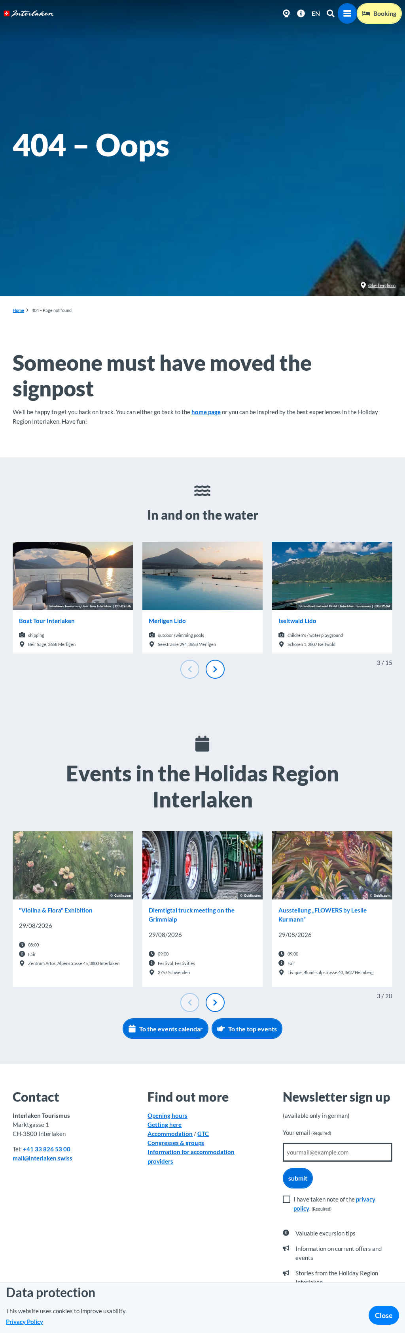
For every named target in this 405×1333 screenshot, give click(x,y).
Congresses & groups (176, 1142)
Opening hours (167, 1115)
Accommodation (170, 1133)
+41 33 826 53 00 (46, 1149)
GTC (203, 1133)
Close (384, 1315)
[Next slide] (215, 669)
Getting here (165, 1124)
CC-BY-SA (123, 606)
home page (206, 411)
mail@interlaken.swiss (42, 1158)
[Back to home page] (28, 13)
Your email (307, 1132)
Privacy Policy (24, 1321)
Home (18, 310)
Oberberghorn (382, 285)
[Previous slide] (189, 669)
